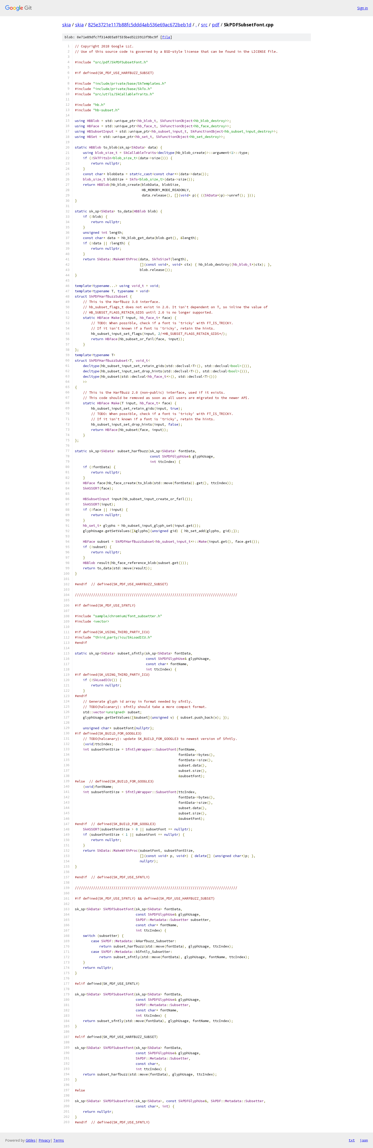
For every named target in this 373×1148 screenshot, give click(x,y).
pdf (215, 25)
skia (66, 25)
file (166, 37)
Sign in (362, 8)
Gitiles (31, 1140)
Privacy (44, 1140)
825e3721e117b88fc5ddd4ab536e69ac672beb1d (139, 25)
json (364, 1140)
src (204, 25)
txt (352, 1140)
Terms (58, 1140)
